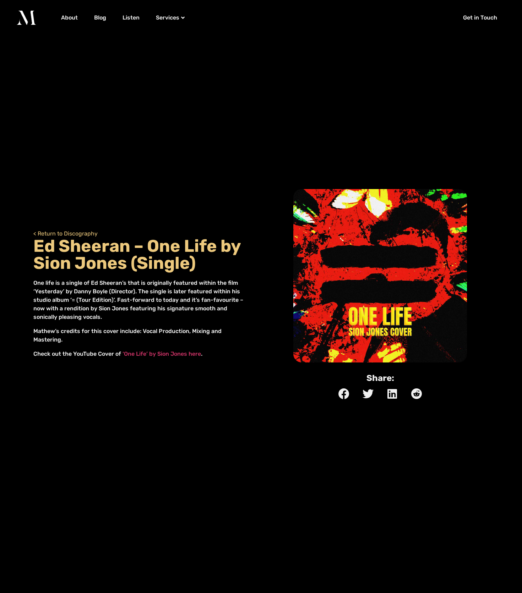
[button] (481, 17)
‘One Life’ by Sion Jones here (162, 353)
